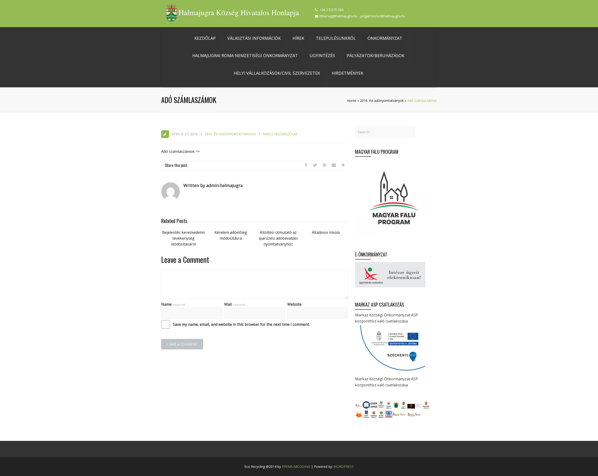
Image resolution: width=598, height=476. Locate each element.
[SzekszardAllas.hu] (373, 416)
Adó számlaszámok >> (180, 151)
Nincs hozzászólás (280, 134)
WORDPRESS (344, 466)
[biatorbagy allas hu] (418, 416)
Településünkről (336, 38)
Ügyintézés (322, 55)
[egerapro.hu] (373, 407)
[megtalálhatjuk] (396, 416)
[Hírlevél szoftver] (411, 407)
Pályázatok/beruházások (375, 55)
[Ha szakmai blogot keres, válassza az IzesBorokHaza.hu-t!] (418, 407)
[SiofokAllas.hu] (366, 416)
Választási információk (254, 38)
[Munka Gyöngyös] (396, 407)
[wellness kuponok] (359, 416)
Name (173, 304)
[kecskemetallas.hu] (426, 407)
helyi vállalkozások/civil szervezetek (277, 73)
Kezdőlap (205, 38)
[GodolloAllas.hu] (388, 407)
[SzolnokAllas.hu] (381, 416)
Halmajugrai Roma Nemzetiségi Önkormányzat (245, 55)
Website (294, 304)
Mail (234, 304)
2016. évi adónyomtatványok (382, 100)
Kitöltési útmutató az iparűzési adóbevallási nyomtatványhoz (278, 238)
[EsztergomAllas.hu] (381, 407)
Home (351, 100)
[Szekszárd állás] (359, 407)
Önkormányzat (384, 38)
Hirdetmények (347, 73)
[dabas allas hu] (411, 416)
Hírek (298, 38)
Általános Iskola (326, 232)
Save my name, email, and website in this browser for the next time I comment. (241, 324)
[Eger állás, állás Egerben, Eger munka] (366, 407)
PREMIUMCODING (296, 466)
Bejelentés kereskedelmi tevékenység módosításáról (183, 238)
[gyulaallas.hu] (403, 407)
